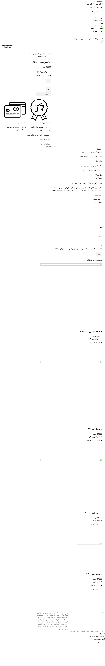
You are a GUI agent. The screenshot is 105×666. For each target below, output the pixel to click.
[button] (99, 353)
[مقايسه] (99, 327)
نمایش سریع (99, 358)
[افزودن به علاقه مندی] (99, 348)
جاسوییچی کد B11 (93, 512)
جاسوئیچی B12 (95, 429)
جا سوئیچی (44, 54)
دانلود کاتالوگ (52, 50)
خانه (49, 54)
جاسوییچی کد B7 (94, 574)
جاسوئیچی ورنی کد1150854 (89, 331)
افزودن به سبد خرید (43, 94)
